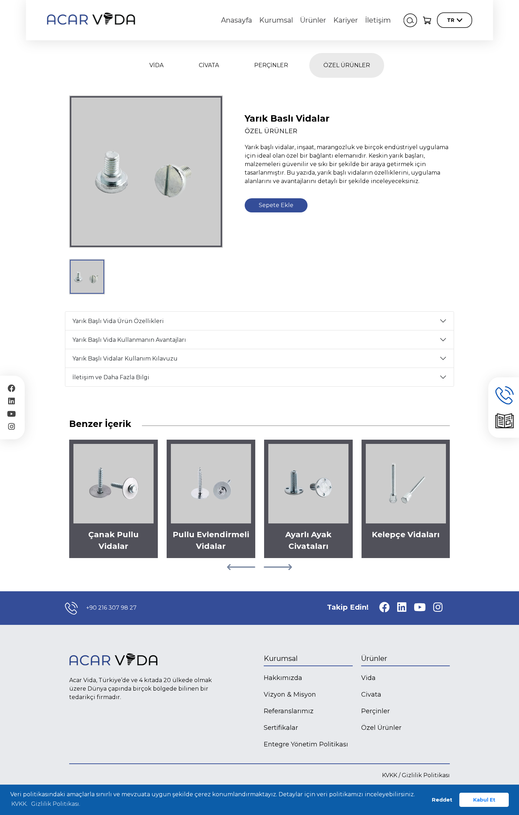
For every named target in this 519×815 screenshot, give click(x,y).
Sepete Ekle (276, 205)
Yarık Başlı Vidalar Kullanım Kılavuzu (125, 358)
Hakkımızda (283, 678)
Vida (368, 678)
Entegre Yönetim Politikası (306, 744)
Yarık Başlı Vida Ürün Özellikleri (118, 321)
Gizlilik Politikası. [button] (55, 804)
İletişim (378, 20)
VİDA (156, 65)
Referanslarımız (289, 711)
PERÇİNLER (271, 65)
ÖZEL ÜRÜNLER (346, 65)
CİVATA (209, 65)
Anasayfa (236, 20)
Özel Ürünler (381, 728)
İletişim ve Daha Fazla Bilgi (110, 377)
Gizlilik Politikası (426, 775)
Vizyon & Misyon (290, 694)
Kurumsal (276, 20)
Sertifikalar (281, 728)
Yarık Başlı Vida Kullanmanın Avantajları (129, 339)
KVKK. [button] (19, 804)
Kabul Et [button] (484, 800)
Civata (371, 694)
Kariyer (345, 20)
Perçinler (375, 711)
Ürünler (313, 20)
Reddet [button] (442, 800)
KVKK (389, 775)
